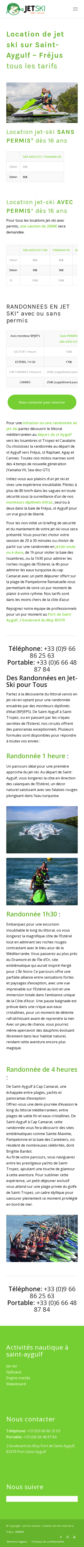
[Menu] (75, 9)
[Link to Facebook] (61, 1537)
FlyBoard (13, 1372)
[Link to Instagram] (67, 1537)
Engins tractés (18, 1377)
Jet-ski (11, 1366)
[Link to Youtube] (74, 1537)
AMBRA (19, 1531)
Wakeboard (16, 1383)
